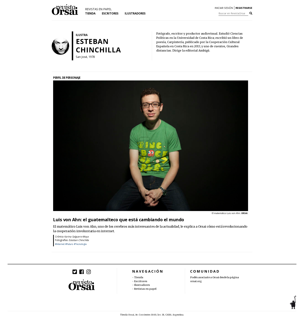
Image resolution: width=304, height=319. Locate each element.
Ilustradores (135, 13)
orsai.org (196, 281)
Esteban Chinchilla (79, 240)
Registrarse (244, 8)
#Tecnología (80, 244)
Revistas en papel (98, 9)
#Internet (60, 244)
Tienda (90, 13)
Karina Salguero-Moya (76, 236)
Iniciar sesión (224, 8)
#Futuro (69, 244)
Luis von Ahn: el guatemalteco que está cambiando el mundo (118, 220)
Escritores (110, 13)
